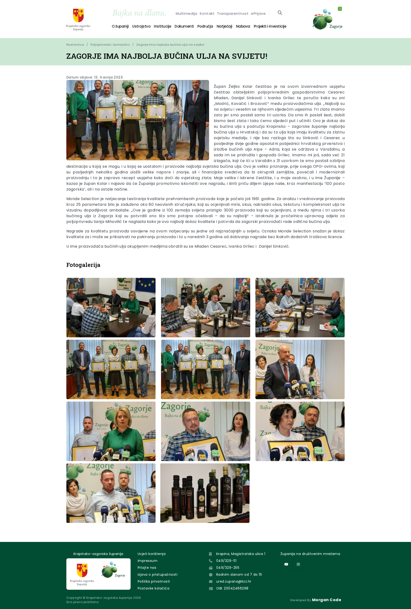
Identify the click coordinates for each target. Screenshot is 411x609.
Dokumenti (184, 26)
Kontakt (207, 13)
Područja (205, 26)
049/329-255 (227, 567)
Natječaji (224, 26)
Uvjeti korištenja (152, 553)
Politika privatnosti (154, 581)
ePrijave (258, 13)
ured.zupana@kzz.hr (233, 581)
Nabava (243, 26)
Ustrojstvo (141, 26)
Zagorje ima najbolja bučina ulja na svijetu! (170, 44)
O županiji (120, 26)
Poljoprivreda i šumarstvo (110, 44)
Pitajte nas (147, 567)
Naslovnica (75, 44)
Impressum (147, 560)
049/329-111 (226, 560)
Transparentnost (233, 13)
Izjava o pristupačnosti (157, 574)
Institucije (162, 26)
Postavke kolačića (153, 588)
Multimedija (186, 13)
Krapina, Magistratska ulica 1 (240, 553)
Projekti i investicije (270, 26)
